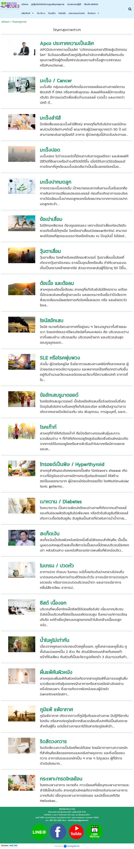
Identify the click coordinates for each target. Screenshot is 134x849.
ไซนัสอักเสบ (51, 320)
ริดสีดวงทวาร (53, 741)
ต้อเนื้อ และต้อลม (57, 283)
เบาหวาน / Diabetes (61, 501)
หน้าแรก (5, 22)
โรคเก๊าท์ (48, 427)
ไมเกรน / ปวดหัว (57, 565)
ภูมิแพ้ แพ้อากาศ (56, 709)
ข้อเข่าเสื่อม (51, 219)
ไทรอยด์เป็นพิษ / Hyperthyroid (72, 464)
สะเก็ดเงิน (49, 533)
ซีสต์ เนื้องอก (53, 602)
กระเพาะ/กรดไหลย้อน (61, 778)
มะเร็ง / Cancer (56, 80)
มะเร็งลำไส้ (50, 117)
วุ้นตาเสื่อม (50, 251)
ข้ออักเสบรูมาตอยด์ (59, 395)
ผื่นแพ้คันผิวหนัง (56, 672)
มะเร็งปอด (50, 149)
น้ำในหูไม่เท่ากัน (54, 640)
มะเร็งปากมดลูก (55, 181)
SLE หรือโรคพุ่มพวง (60, 357)
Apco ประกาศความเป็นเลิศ (67, 43)
